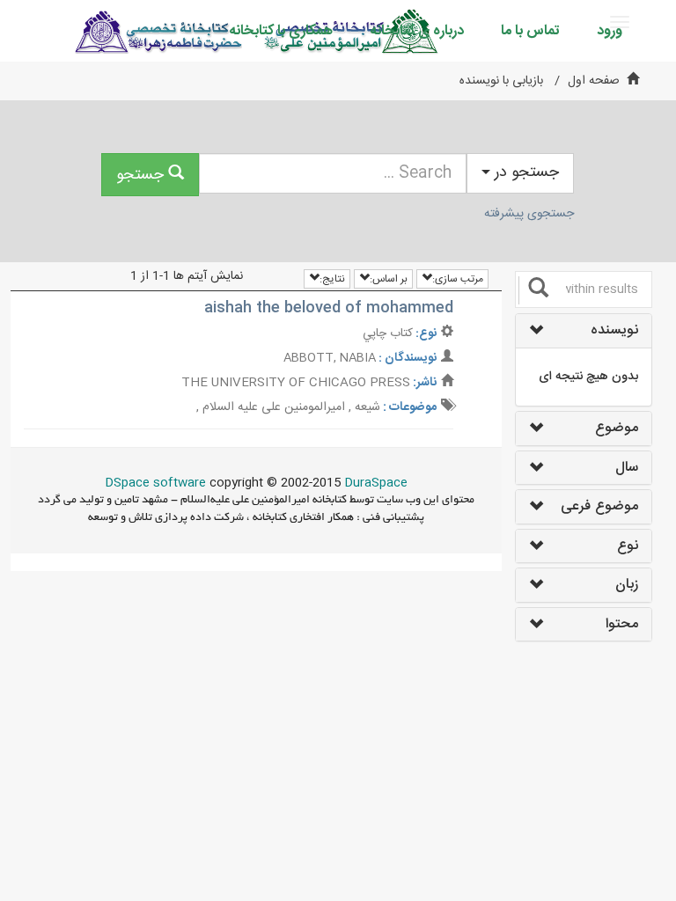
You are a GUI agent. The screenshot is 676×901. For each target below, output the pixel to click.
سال (626, 468)
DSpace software (155, 483)
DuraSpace (376, 483)
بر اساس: (389, 279)
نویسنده (614, 331)
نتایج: (332, 279)
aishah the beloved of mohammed (328, 308)
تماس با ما (530, 31)
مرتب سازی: (457, 279)
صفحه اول (594, 81)
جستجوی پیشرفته (529, 213)
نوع (627, 546)
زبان (626, 585)
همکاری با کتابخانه (281, 31)
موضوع (616, 428)
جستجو (142, 175)
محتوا (622, 625)
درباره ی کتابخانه (417, 31)
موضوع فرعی (599, 507)
